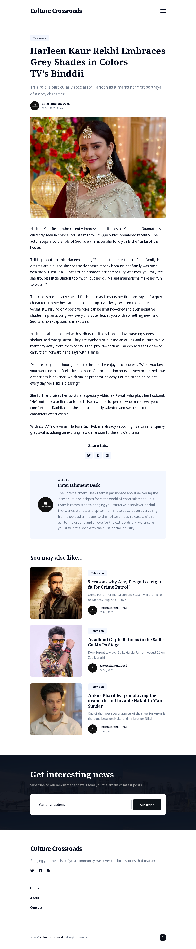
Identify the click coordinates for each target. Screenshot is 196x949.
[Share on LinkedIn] (107, 455)
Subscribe (147, 805)
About (35, 898)
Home (34, 888)
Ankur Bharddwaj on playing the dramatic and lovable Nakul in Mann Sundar (126, 701)
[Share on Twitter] (89, 455)
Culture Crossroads (56, 11)
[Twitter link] (32, 871)
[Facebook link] (40, 871)
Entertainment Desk (56, 103)
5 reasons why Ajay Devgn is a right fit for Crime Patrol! (125, 584)
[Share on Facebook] (98, 455)
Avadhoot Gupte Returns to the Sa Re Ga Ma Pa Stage (126, 642)
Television (39, 38)
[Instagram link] (48, 871)
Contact (36, 907)
